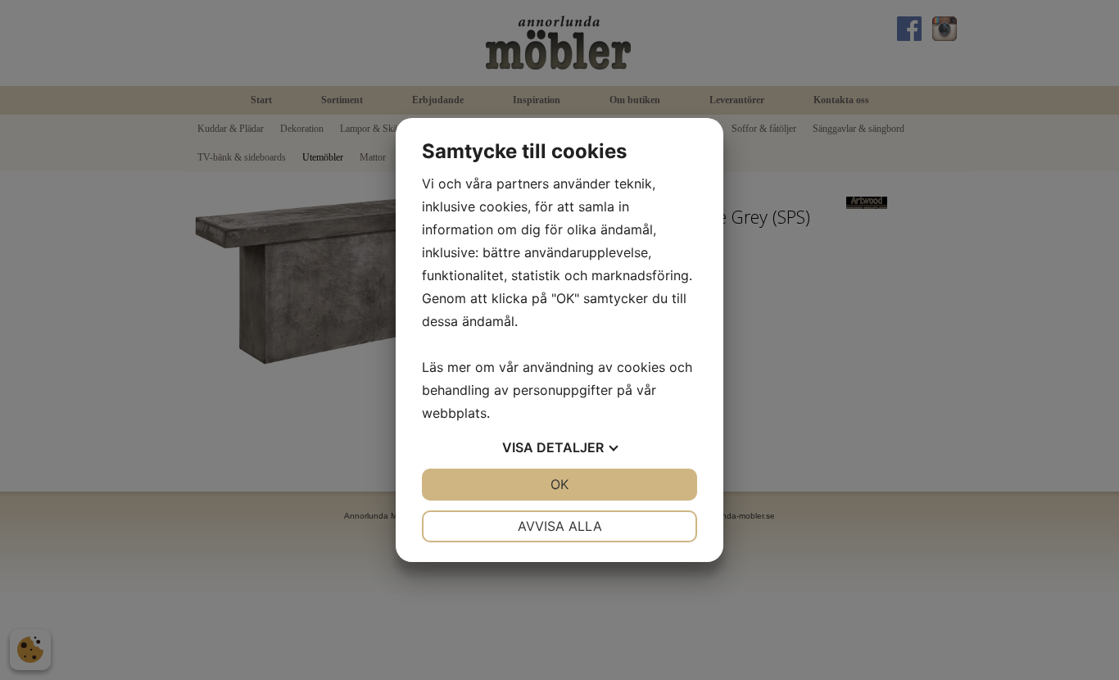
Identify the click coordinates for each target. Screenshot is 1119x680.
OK (559, 484)
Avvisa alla (560, 526)
